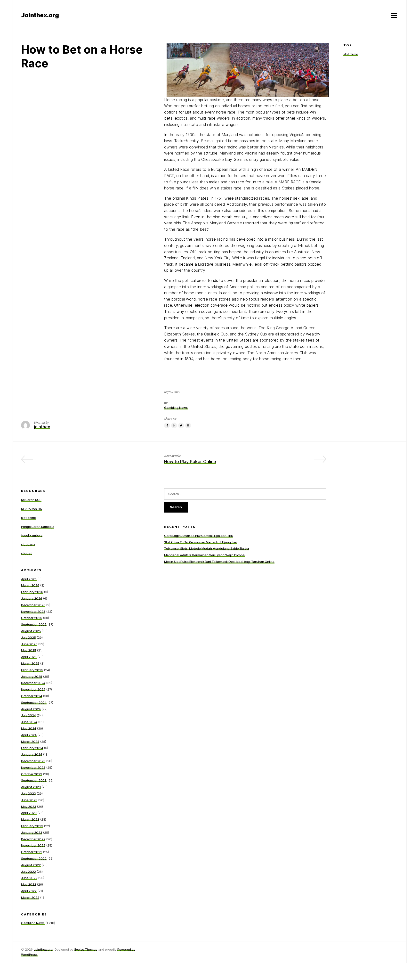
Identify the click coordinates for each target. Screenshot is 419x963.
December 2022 (33, 839)
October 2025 (31, 618)
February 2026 (32, 592)
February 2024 (32, 748)
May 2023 (28, 806)
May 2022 (28, 884)
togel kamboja (31, 535)
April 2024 (29, 735)
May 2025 (28, 650)
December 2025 (33, 605)
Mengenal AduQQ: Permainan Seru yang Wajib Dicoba (204, 555)
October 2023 (31, 774)
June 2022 (29, 878)
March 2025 (30, 663)
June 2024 (29, 722)
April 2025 (29, 657)
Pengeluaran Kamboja (37, 527)
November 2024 (33, 689)
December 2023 (33, 761)
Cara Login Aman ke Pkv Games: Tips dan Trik (198, 536)
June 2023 (29, 800)
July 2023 (28, 793)
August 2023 (31, 787)
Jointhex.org (43, 949)
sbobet (26, 553)
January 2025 (31, 676)
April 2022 (29, 891)
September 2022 (34, 858)
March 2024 (30, 741)
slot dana (28, 544)
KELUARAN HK (31, 509)
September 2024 (34, 702)
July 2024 (28, 715)
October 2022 (31, 852)
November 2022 (33, 845)
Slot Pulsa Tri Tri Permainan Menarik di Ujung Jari (200, 542)
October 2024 (31, 696)
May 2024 (28, 728)
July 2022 (28, 871)
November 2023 (33, 767)
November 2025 (33, 611)
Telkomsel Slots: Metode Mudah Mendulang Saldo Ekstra (206, 548)
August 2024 (31, 709)
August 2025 (31, 631)
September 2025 (34, 624)
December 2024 (33, 683)
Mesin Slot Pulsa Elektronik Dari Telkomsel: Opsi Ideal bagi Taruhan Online (219, 561)
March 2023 (30, 819)
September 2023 (34, 780)
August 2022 (31, 865)
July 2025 (28, 637)
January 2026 (31, 598)
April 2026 (29, 579)
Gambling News (176, 407)
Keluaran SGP (31, 500)
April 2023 (29, 813)
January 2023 (31, 832)
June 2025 (29, 644)
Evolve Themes (85, 949)
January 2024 (31, 754)
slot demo (350, 54)
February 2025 (32, 670)
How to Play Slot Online (123, 461)
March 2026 (30, 585)
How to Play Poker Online (190, 461)
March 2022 (30, 897)
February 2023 (32, 826)
